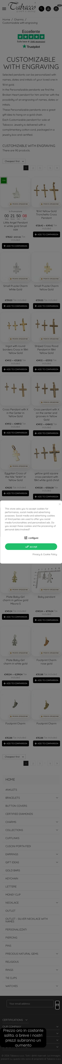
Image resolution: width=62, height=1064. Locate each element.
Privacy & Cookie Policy (45, 554)
